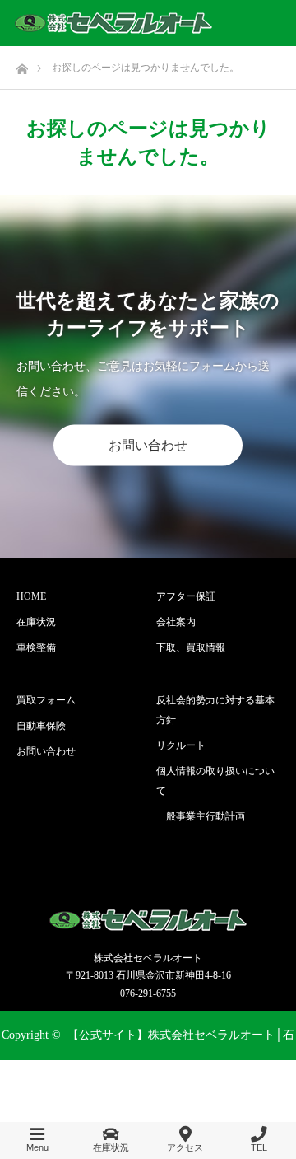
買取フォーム (46, 700)
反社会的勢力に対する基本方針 (215, 710)
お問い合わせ (148, 445)
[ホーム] (21, 64)
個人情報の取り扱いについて (215, 781)
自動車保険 (41, 725)
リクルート (181, 745)
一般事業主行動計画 (200, 816)
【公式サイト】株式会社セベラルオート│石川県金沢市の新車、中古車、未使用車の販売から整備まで (149, 1084)
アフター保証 (185, 596)
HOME (31, 596)
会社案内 (176, 622)
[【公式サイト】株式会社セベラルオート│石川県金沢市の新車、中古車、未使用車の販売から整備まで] (113, 23)
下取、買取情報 (190, 647)
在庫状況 (36, 622)
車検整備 (36, 647)
